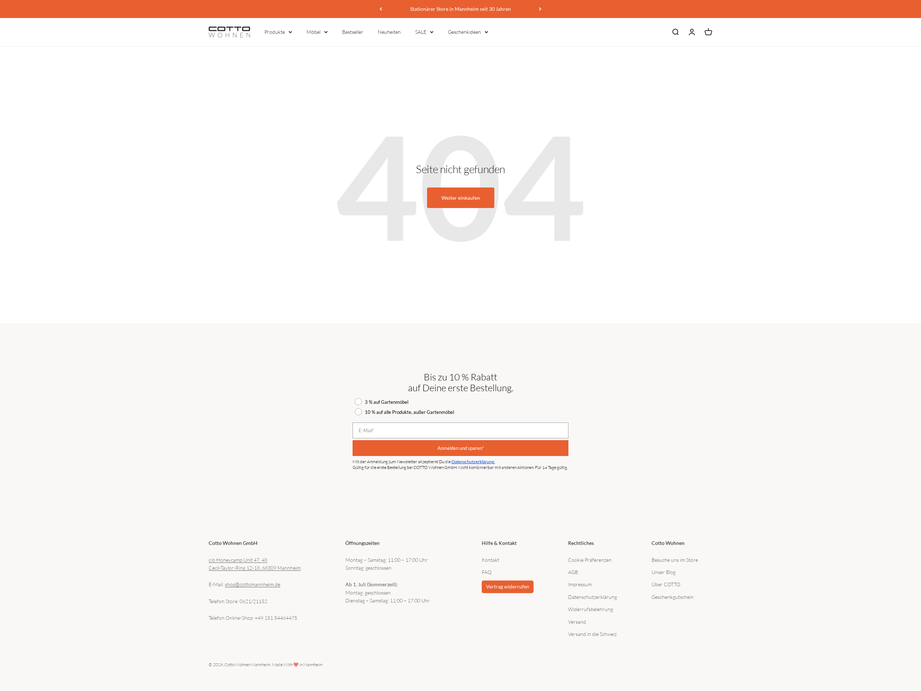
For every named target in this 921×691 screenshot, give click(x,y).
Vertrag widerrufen (507, 586)
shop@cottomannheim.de (252, 584)
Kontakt (490, 560)
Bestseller (352, 32)
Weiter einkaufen (460, 198)
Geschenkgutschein (673, 597)
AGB (573, 572)
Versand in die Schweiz (592, 634)
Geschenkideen (464, 32)
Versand (577, 622)
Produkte (274, 32)
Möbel (314, 32)
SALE (420, 32)
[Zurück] (381, 9)
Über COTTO (666, 584)
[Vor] (540, 9)
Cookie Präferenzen (590, 560)
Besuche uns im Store (675, 560)
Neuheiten (389, 32)
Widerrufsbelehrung (590, 609)
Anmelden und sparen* (460, 448)
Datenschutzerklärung (592, 597)
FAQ (486, 572)
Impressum (580, 584)
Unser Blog (664, 572)
